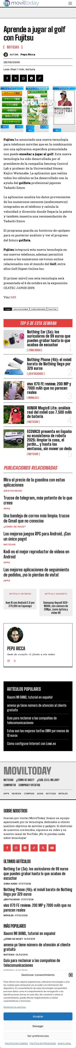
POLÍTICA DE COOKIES (16, 1043)
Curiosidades (38, 309)
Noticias (33, 421)
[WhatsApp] (23, 78)
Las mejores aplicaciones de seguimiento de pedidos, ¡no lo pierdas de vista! (36, 572)
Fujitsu (52, 309)
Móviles (33, 397)
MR (13, 297)
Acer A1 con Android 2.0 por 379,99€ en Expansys (20, 604)
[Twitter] (15, 78)
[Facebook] (7, 78)
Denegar (38, 1026)
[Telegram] (31, 78)
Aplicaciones (21, 309)
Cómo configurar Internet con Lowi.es (31, 743)
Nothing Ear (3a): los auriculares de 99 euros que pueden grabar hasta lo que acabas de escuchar (48, 338)
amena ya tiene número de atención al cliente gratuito (37, 947)
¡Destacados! (35, 373)
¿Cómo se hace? (15, 526)
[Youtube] (52, 848)
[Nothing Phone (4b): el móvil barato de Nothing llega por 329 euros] (14, 366)
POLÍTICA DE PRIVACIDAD (43, 1043)
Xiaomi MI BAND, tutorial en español (29, 697)
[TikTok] (34, 848)
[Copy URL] (39, 78)
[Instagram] (8, 660)
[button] (70, 975)
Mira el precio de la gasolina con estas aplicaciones (34, 482)
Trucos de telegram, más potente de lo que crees (38, 500)
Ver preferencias (38, 1036)
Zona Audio (34, 350)
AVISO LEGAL (64, 1043)
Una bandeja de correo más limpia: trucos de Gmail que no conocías (36, 518)
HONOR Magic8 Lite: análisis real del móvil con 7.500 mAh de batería (49, 412)
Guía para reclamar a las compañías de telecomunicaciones (32, 962)
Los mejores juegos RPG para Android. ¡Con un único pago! (37, 536)
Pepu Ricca (28, 54)
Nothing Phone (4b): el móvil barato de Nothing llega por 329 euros (49, 364)
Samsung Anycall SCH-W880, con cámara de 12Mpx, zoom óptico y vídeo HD (56, 608)
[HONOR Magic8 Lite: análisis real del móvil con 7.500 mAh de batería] (14, 414)
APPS (7, 508)
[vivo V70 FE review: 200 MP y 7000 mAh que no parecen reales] (14, 390)
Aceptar (38, 1016)
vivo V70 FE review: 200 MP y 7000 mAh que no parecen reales (49, 388)
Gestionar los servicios (15, 1007)
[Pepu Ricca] (7, 54)
